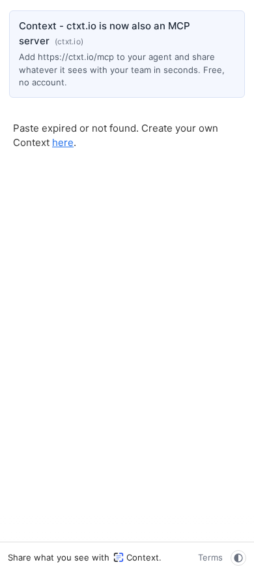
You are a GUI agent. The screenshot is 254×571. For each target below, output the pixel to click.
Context (142, 557)
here (63, 142)
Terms (210, 557)
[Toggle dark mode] (238, 558)
